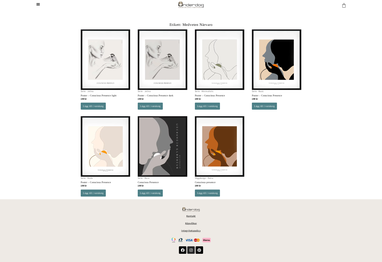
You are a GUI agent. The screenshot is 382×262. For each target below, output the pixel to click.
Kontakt (191, 216)
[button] (38, 4)
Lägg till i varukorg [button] (93, 106)
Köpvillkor (191, 223)
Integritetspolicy (191, 230)
